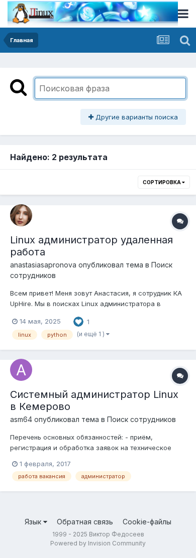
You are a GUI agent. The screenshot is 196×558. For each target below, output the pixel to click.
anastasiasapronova (43, 264)
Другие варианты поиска (135, 117)
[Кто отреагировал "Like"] (78, 321)
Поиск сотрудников (141, 419)
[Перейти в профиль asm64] (21, 370)
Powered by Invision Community (98, 543)
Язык (34, 521)
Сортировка (162, 182)
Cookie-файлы (147, 521)
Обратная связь (85, 521)
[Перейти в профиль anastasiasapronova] (21, 215)
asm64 (21, 419)
